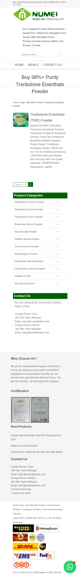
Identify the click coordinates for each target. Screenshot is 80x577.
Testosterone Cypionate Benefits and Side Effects (37, 452)
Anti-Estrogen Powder (26, 254)
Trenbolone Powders (31, 509)
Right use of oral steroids (24, 445)
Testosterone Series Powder (29, 202)
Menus (33, 64)
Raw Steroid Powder (52, 509)
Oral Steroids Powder (26, 231)
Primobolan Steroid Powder (29, 261)
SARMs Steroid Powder (27, 239)
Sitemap (16, 514)
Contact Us (52, 64)
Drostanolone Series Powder (30, 268)
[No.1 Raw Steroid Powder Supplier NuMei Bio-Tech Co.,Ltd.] (40, 20)
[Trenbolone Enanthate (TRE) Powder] (21, 126)
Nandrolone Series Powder (29, 209)
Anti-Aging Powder (24, 283)
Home (19, 64)
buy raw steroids (19, 381)
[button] (70, 567)
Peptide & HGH (23, 276)
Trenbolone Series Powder (29, 217)
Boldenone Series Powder (28, 224)
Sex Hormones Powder (27, 246)
